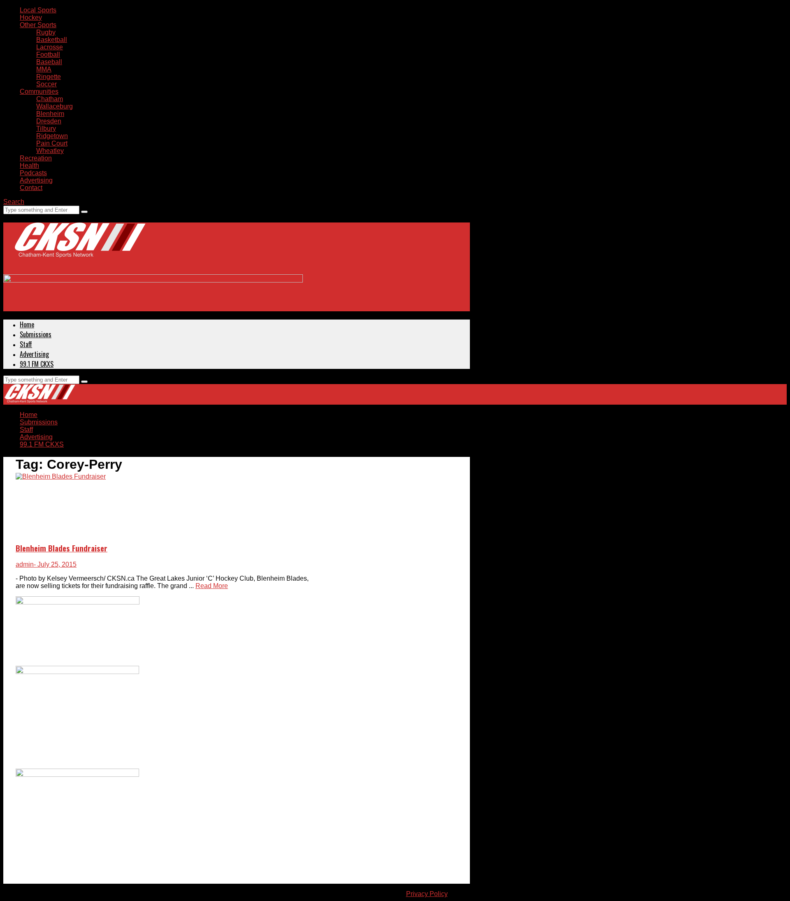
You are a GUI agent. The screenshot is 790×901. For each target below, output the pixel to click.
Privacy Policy (427, 893)
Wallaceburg (54, 106)
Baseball (49, 61)
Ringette (48, 76)
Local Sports (38, 10)
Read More (211, 585)
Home (27, 324)
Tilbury (46, 128)
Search (13, 201)
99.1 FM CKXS (36, 364)
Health (29, 165)
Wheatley (50, 150)
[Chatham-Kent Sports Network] (79, 248)
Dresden (48, 121)
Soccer (46, 84)
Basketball (51, 39)
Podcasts (33, 172)
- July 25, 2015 (55, 564)
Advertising (36, 180)
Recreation (36, 158)
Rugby (46, 32)
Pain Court (51, 143)
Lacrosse (49, 47)
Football (48, 54)
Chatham (49, 98)
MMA (43, 69)
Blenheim (50, 113)
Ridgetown (52, 135)
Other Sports (38, 24)
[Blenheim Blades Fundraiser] (61, 476)
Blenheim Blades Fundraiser (61, 548)
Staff (26, 344)
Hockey (31, 17)
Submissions (35, 334)
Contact (31, 187)
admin (25, 564)
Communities (39, 91)
